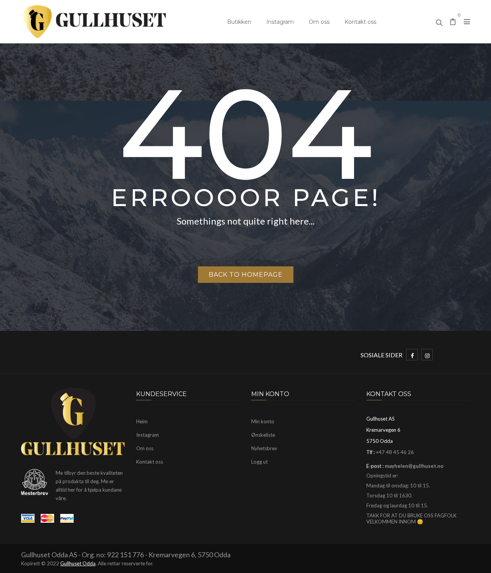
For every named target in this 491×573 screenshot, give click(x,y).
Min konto (262, 421)
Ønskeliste (263, 435)
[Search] (439, 20)
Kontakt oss (360, 21)
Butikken (239, 21)
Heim (142, 421)
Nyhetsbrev (264, 448)
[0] (453, 22)
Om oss (319, 21)
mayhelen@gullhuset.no (414, 466)
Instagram (280, 21)
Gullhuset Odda (78, 563)
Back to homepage (246, 274)
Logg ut (259, 462)
